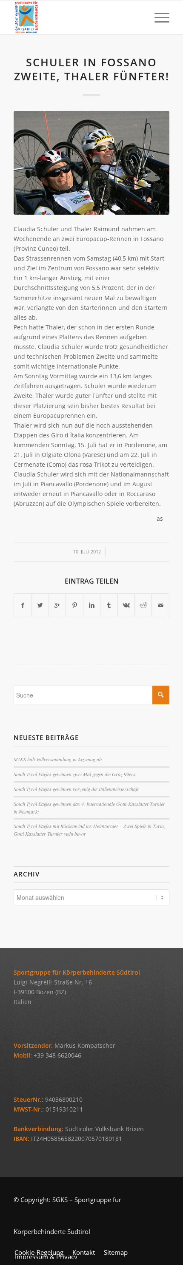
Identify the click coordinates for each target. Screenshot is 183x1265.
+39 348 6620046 (57, 1055)
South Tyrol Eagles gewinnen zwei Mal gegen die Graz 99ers (74, 774)
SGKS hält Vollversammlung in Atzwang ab (58, 759)
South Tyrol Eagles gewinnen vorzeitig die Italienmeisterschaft (76, 789)
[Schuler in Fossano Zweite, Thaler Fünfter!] (91, 163)
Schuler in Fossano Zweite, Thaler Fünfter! (91, 69)
